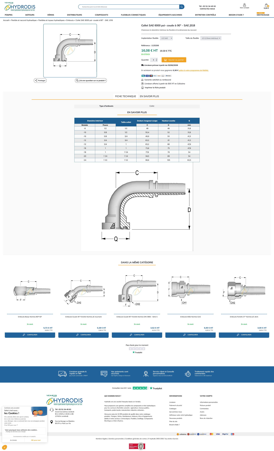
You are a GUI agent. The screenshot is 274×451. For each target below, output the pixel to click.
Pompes (8, 15)
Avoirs (202, 412)
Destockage (263, 14)
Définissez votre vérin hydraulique (180, 415)
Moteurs (29, 15)
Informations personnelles (209, 402)
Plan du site (173, 421)
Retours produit (205, 405)
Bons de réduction (206, 418)
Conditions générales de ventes (136, 439)
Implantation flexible (149, 38)
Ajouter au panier (176, 60)
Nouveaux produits (175, 418)
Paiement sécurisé (175, 405)
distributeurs (74, 15)
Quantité (145, 60)
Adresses (203, 415)
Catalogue (172, 409)
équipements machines (170, 15)
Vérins (50, 15)
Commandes (204, 409)
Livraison (172, 402)
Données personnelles (116, 439)
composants (101, 15)
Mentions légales (101, 439)
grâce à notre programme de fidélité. (193, 70)
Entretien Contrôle (205, 15)
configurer (32, 335)
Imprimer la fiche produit (155, 87)
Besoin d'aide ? (236, 15)
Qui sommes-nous (175, 412)
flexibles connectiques (133, 15)
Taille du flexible (192, 38)
